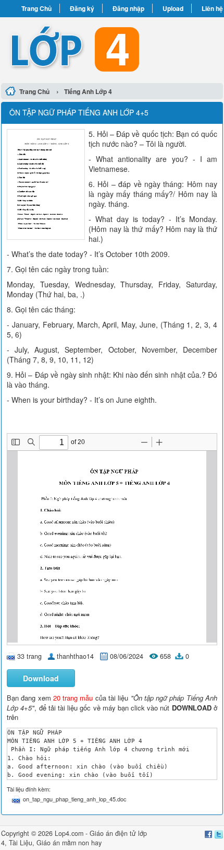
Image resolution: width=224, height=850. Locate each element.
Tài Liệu (20, 842)
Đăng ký (82, 8)
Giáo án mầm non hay (69, 842)
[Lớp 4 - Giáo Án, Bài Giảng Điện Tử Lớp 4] (112, 48)
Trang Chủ (36, 8)
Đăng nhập (128, 8)
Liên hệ (212, 8)
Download (41, 678)
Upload (173, 8)
